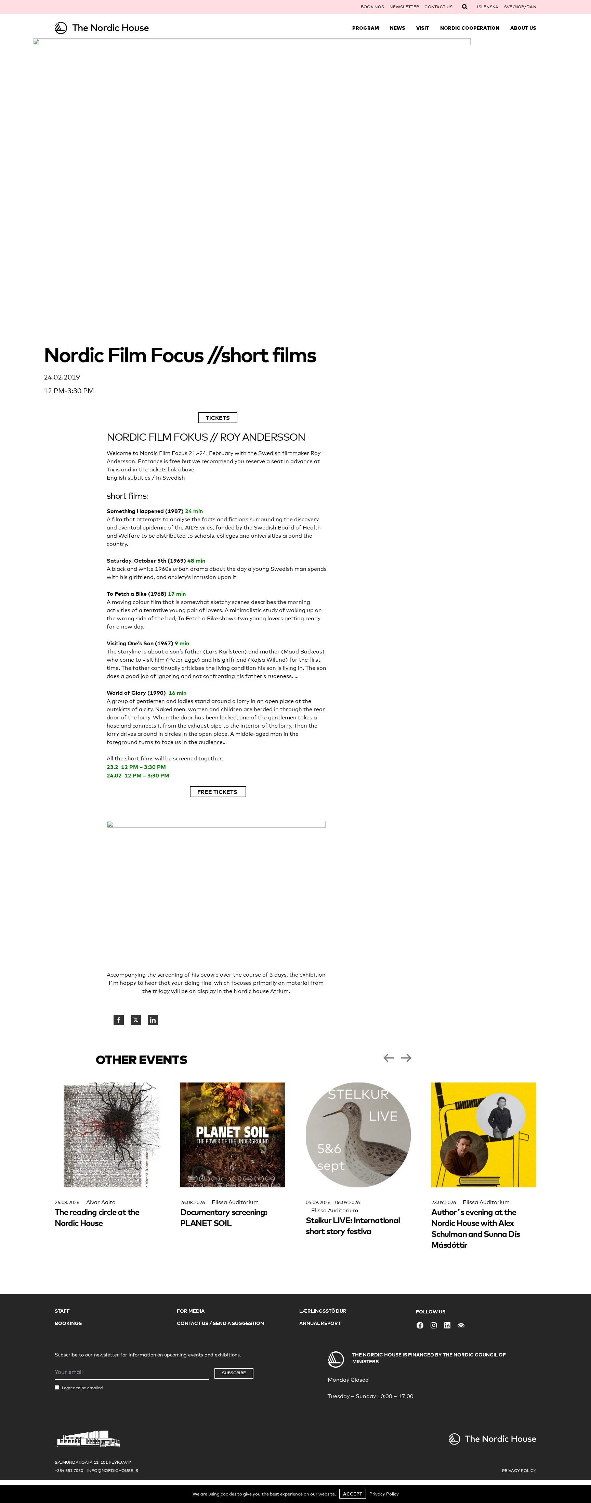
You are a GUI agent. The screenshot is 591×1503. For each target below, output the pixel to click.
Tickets (218, 417)
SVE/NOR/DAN (520, 6)
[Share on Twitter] (136, 1020)
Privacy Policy (519, 1470)
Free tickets (218, 791)
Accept (352, 1494)
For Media (191, 1311)
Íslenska (487, 6)
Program (365, 28)
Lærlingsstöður (322, 1311)
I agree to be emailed (82, 1387)
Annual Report (320, 1323)
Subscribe (234, 1372)
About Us (523, 28)
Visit (422, 28)
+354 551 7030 (69, 1470)
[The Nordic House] (115, 28)
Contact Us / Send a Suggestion (220, 1323)
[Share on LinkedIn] (153, 1020)
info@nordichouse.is (112, 1470)
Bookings (372, 6)
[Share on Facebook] (119, 1020)
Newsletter (404, 6)
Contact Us (438, 6)
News (397, 28)
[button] (388, 1057)
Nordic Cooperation (469, 28)
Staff (62, 1311)
